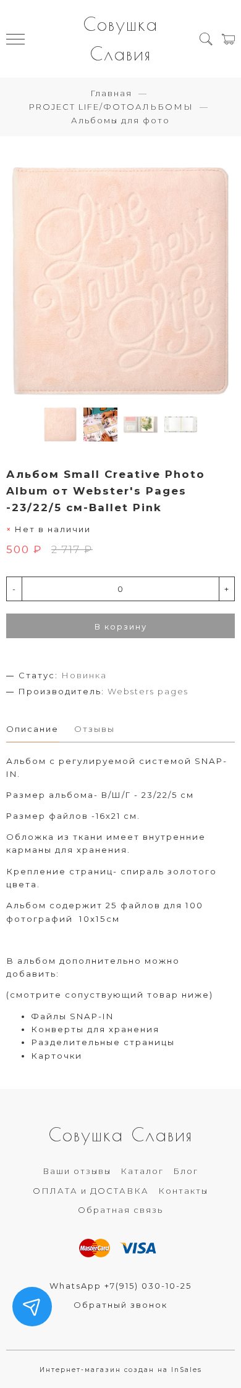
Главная (111, 93)
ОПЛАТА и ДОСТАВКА (91, 1191)
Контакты (183, 1191)
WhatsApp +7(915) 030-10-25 (120, 1286)
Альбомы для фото (120, 120)
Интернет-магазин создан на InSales (121, 1370)
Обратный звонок (120, 1305)
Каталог (142, 1171)
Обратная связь (120, 1210)
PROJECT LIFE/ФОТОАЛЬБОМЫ (111, 107)
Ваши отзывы (77, 1171)
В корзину (121, 626)
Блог (185, 1171)
